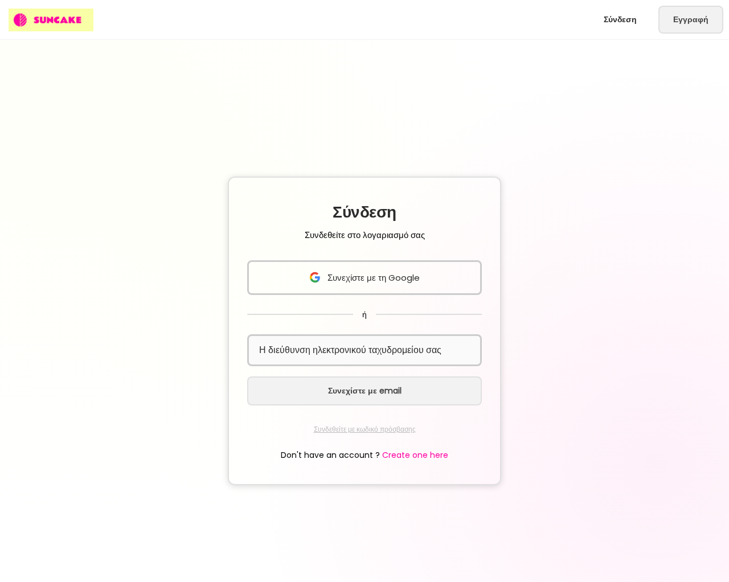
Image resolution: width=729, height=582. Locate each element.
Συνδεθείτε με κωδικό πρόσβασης (365, 429)
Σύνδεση (620, 19)
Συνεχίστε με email (365, 390)
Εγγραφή (690, 19)
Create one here (415, 455)
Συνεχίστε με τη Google (373, 278)
